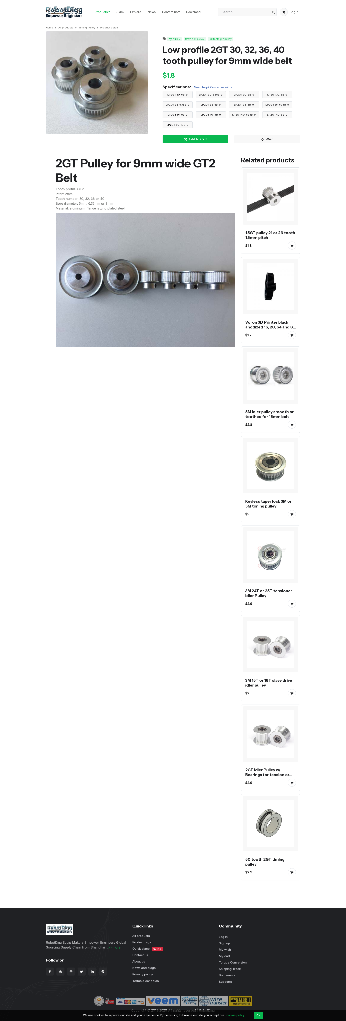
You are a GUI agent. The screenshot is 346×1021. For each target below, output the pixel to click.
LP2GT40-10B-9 (177, 124)
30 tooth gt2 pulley (220, 38)
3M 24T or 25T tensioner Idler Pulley (268, 593)
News (152, 12)
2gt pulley (174, 38)
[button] (284, 12)
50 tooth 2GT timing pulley (265, 862)
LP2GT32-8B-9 (211, 104)
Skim (120, 12)
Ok (258, 1015)
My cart (224, 956)
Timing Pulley (86, 27)
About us (138, 961)
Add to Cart (197, 139)
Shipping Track (230, 969)
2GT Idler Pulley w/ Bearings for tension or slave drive (267, 774)
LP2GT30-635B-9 (211, 94)
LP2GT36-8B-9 (178, 114)
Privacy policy (142, 974)
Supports (225, 982)
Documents (227, 975)
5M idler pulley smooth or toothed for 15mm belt (269, 414)
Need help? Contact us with (212, 87)
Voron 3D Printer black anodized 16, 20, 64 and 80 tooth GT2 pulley (270, 327)
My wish (225, 950)
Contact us (170, 12)
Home (49, 27)
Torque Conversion (233, 962)
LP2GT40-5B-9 (211, 114)
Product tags (141, 942)
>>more (114, 947)
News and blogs (144, 968)
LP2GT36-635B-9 (277, 104)
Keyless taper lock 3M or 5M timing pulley (268, 503)
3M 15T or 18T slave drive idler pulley (268, 683)
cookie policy (235, 1015)
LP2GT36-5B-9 (244, 104)
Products (101, 12)
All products (65, 27)
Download (193, 12)
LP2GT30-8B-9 (244, 94)
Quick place (147, 949)
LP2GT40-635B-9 (244, 114)
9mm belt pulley (194, 38)
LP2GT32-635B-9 (177, 104)
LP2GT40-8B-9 (277, 114)
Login (294, 12)
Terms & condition (145, 981)
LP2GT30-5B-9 (177, 94)
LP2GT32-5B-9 (277, 94)
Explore (135, 12)
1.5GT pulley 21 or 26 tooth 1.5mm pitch (270, 235)
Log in (223, 937)
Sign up (224, 943)
